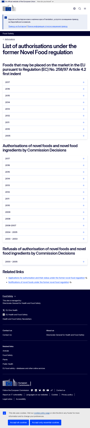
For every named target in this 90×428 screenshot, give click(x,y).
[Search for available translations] (86, 278)
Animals (6, 351)
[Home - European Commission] (9, 7)
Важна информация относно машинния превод (48, 26)
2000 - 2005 (11, 262)
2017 (7, 82)
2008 (7, 219)
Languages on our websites (37, 395)
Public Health (8, 364)
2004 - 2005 (11, 232)
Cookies (54, 395)
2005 (7, 136)
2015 (7, 95)
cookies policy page (42, 413)
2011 (7, 122)
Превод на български (17, 26)
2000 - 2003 (11, 239)
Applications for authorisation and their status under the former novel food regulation (46, 278)
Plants (5, 359)
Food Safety (8, 355)
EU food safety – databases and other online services (24, 368)
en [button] (74, 8)
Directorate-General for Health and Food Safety (65, 335)
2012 (7, 116)
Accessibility (21, 399)
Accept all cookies (18, 422)
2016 (7, 89)
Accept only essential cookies (45, 422)
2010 (7, 129)
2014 (7, 102)
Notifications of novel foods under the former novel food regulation (38, 282)
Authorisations (10, 39)
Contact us (60, 390)
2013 (7, 109)
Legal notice (7, 399)
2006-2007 (10, 225)
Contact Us (7, 335)
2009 (7, 212)
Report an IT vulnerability (12, 395)
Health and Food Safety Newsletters (17, 319)
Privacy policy (67, 395)
